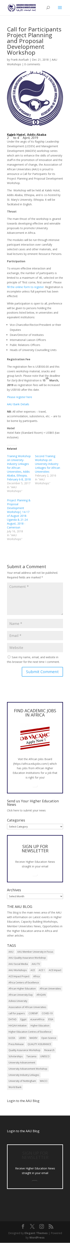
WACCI (43, 1081)
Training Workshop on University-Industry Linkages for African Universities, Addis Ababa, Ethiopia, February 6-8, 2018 (19, 467)
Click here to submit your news (26, 810)
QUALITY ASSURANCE (39, 1044)
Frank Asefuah (20, 59)
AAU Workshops (18, 970)
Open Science (48, 1038)
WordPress (37, 1237)
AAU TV (36, 964)
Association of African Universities (27, 1007)
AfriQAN (41, 994)
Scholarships (16, 1056)
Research (49, 1050)
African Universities (50, 988)
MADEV (33, 1038)
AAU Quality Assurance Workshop (27, 957)
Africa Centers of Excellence (24, 982)
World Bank (15, 1087)
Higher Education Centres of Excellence (30, 1031)
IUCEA (12, 1038)
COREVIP (33, 1013)
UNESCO (45, 1056)
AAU (11, 951)
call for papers (17, 1013)
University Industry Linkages (24, 1075)
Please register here (19, 397)
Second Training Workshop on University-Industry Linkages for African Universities (47, 463)
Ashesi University (18, 1001)
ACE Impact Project (19, 976)
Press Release (16, 1044)
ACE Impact (55, 970)
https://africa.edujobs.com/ (31, 764)
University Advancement (22, 1062)
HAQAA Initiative (18, 1025)
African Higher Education (22, 988)
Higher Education (40, 1025)
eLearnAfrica (37, 1019)
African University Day (21, 994)
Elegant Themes (36, 1233)
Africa (36, 976)
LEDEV (22, 1038)
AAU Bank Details (18, 404)
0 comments (32, 64)
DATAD (13, 1019)
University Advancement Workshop (28, 1068)
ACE (33, 970)
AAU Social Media (18, 964)
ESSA (50, 1019)
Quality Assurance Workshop (24, 1050)
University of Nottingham (22, 1081)
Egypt (23, 1019)
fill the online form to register (25, 287)
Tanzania (31, 1056)
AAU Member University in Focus (35, 951)
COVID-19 (47, 1013)
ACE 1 (42, 970)
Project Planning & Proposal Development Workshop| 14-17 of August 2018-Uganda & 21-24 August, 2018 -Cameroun (19, 513)
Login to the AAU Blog (23, 1131)
